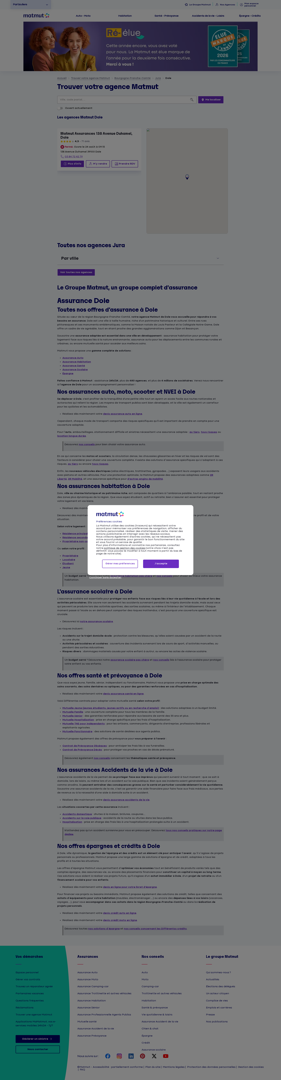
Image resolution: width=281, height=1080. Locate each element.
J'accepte (161, 563)
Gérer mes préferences (120, 563)
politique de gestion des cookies (124, 548)
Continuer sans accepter (105, 577)
